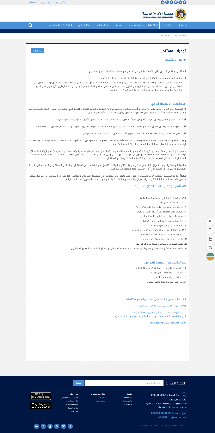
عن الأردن (64, 2)
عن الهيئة (183, 25)
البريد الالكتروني (45, 2)
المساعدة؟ (153, 425)
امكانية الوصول (73, 408)
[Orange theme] (210, 258)
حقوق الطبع (74, 394)
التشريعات (168, 25)
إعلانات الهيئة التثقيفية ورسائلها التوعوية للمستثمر (163, 305)
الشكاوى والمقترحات (98, 394)
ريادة (56, 2)
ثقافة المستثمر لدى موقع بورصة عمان (167, 323)
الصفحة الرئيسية (181, 35)
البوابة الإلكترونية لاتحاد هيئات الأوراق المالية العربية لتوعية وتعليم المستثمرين (150, 316)
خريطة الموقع (100, 401)
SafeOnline (74, 411)
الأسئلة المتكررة (126, 397)
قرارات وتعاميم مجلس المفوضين (143, 25)
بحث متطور (37, 51)
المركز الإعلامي (84, 25)
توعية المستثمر (103, 25)
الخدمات (119, 25)
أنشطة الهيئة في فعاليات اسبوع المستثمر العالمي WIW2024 (156, 299)
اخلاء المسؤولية (72, 401)
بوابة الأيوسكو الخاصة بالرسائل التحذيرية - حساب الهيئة (159, 312)
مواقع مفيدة (127, 401)
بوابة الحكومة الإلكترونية (168, 425)
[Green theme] (210, 254)
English (34, 2)
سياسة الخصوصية (72, 404)
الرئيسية (129, 394)
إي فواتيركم (127, 404)
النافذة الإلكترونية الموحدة (60, 25)
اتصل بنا (102, 397)
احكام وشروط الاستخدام (69, 397)
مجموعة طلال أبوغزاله (166, 407)
